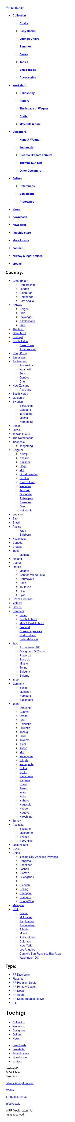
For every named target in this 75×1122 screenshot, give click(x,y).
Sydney (24, 837)
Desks (24, 54)
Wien (23, 530)
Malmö (24, 418)
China (16, 853)
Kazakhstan (20, 538)
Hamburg (25, 696)
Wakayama (26, 756)
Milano (24, 663)
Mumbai (24, 555)
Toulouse (25, 587)
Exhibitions (27, 194)
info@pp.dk (13, 1104)
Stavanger (26, 317)
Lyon (22, 595)
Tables (24, 62)
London (24, 289)
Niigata (24, 760)
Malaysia (18, 905)
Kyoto (23, 772)
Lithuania (18, 397)
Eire (15, 518)
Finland (17, 559)
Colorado (25, 941)
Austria (17, 526)
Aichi (23, 744)
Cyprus (17, 563)
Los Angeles (27, 949)
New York (26, 945)
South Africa (20, 341)
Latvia (16, 430)
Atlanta (24, 929)
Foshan (24, 869)
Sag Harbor (27, 921)
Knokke (24, 458)
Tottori (23, 748)
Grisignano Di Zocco (32, 651)
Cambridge (26, 297)
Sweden (18, 402)
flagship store (22, 232)
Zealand (25, 627)
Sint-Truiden (27, 482)
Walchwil (25, 369)
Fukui (23, 736)
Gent (22, 506)
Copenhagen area (31, 631)
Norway (17, 305)
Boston (24, 913)
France (17, 567)
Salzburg (25, 534)
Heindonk (26, 510)
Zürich (23, 373)
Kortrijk (24, 454)
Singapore (19, 357)
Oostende (26, 494)
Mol (22, 470)
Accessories (28, 77)
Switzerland (20, 361)
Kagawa (25, 780)
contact (17, 248)
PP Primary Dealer (24, 987)
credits (17, 263)
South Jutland (28, 619)
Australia (18, 824)
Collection (19, 15)
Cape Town (27, 345)
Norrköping (26, 422)
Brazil (16, 522)
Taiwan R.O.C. (22, 434)
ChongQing (27, 901)
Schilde (24, 478)
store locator (21, 240)
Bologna (25, 671)
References (27, 186)
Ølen (22, 325)
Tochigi (24, 732)
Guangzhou (27, 877)
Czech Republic (22, 599)
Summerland (27, 925)
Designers (19, 132)
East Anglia (27, 301)
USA (15, 909)
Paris (23, 583)
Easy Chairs (28, 31)
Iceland (17, 603)
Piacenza (25, 655)
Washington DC (29, 957)
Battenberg (26, 700)
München (25, 692)
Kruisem (25, 462)
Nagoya (24, 812)
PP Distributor (21, 974)
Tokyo (23, 788)
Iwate (23, 792)
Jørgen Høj (27, 147)
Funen (23, 615)
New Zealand (21, 385)
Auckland (25, 389)
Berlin (23, 688)
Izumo (23, 784)
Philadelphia (27, 937)
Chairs (24, 23)
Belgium (18, 450)
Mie (22, 752)
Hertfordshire (28, 285)
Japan (16, 704)
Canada (17, 543)
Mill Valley (26, 917)
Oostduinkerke (29, 474)
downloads (20, 217)
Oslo (22, 313)
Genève (24, 377)
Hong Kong (20, 353)
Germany (18, 684)
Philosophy (27, 93)
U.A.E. (17, 849)
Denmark (18, 611)
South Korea (20, 393)
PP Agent (18, 995)
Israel (16, 679)
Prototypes (27, 201)
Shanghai (26, 893)
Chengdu (25, 897)
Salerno (24, 675)
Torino (23, 667)
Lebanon (18, 514)
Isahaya (24, 800)
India (16, 551)
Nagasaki (25, 804)
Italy (15, 643)
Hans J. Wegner (30, 139)
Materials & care (30, 124)
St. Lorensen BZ (30, 647)
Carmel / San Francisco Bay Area (40, 953)
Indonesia (19, 442)
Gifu (22, 720)
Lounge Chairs (29, 39)
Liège (23, 466)
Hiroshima (26, 816)
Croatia (17, 547)
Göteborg (25, 410)
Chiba (23, 768)
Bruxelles (25, 502)
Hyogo (24, 808)
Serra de (25, 659)
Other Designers (31, 170)
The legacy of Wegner (34, 108)
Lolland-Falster (29, 639)
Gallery (17, 178)
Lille (22, 591)
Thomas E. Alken (31, 163)
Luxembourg (20, 845)
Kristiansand (27, 321)
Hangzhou (26, 861)
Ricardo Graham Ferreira (36, 155)
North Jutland (28, 635)
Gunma (24, 712)
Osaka (24, 716)
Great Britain (20, 281)
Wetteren (25, 486)
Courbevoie (27, 579)
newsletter (19, 225)
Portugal (18, 337)
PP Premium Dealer (25, 982)
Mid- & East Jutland (32, 623)
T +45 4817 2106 (16, 1097)
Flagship (18, 978)
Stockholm (26, 406)
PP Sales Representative (28, 999)
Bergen (24, 309)
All (14, 1003)
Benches (25, 46)
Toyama (24, 740)
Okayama (25, 708)
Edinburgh (26, 293)
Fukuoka (25, 728)
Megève (24, 571)
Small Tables (28, 70)
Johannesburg (28, 349)
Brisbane (25, 829)
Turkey (17, 820)
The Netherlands (23, 438)
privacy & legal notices (28, 256)
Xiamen (24, 873)
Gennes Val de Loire (32, 575)
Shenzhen (26, 865)
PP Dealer (19, 991)
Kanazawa (26, 776)
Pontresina (26, 365)
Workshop (19, 85)
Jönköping (26, 414)
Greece (17, 607)
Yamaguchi (26, 764)
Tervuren (25, 490)
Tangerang (26, 446)
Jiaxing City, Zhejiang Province (39, 857)
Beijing (24, 889)
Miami (23, 933)
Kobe (23, 796)
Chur (23, 381)
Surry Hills (26, 841)
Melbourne (26, 833)
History (24, 101)
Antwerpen (26, 498)
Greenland (19, 333)
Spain (16, 426)
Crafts (24, 116)
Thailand (18, 329)
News (16, 209)
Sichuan (25, 885)
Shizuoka (25, 724)
